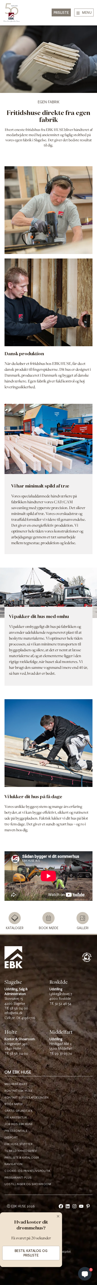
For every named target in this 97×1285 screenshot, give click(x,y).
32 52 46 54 (63, 1004)
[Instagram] (74, 1206)
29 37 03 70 (63, 1053)
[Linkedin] (67, 1206)
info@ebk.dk (14, 1013)
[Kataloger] (15, 918)
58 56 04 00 (19, 1008)
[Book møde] (48, 918)
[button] (58, 1216)
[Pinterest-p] (88, 1206)
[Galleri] (82, 918)
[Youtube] (81, 1206)
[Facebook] (61, 1206)
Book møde (48, 928)
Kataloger (14, 928)
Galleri (82, 928)
